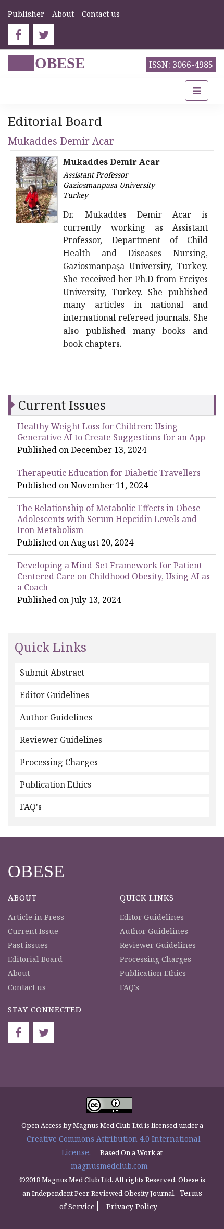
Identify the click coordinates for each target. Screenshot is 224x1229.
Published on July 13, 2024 (69, 599)
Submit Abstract (52, 672)
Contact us (101, 14)
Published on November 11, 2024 (82, 485)
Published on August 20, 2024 (75, 542)
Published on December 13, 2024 (81, 449)
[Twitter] (43, 34)
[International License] (109, 1104)
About (63, 14)
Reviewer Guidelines (61, 739)
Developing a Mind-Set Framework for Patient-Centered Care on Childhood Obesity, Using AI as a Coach (113, 576)
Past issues (28, 945)
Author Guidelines (56, 717)
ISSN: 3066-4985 (181, 64)
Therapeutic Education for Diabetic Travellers (109, 472)
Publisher (26, 14)
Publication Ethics (55, 784)
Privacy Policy (131, 1206)
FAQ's (31, 807)
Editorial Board (35, 959)
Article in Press (36, 917)
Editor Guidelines (54, 695)
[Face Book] (18, 34)
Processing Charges (59, 762)
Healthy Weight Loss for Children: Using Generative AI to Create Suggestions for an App (111, 432)
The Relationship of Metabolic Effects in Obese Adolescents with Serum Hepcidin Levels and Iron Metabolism (109, 519)
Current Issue (33, 931)
